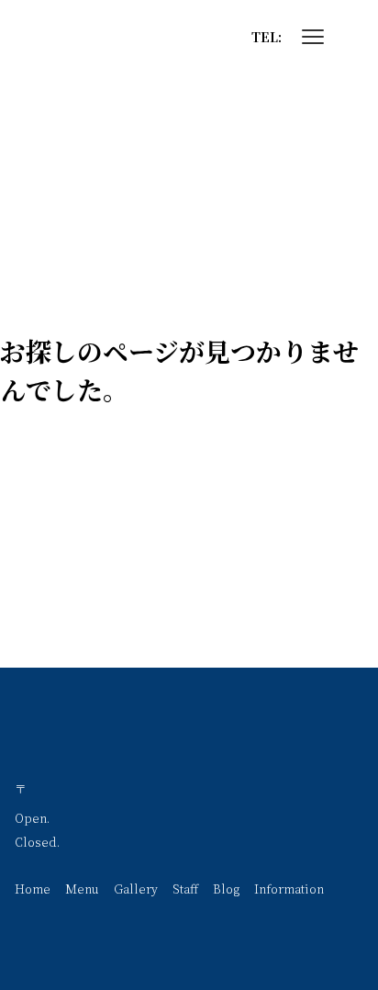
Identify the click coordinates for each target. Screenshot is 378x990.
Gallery (136, 888)
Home (32, 888)
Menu (82, 888)
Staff (185, 888)
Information (289, 888)
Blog (226, 888)
